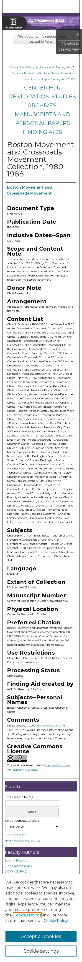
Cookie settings (27, 915)
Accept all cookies (41, 936)
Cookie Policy (56, 921)
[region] (41, 918)
